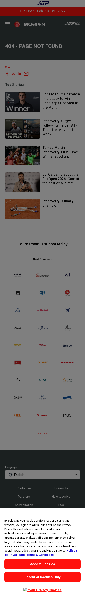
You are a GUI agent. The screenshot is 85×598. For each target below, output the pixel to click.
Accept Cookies (42, 564)
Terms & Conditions (40, 554)
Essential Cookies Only (42, 577)
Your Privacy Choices (44, 590)
